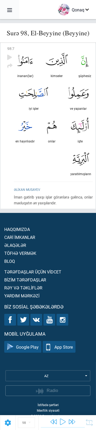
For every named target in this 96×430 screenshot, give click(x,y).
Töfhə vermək (20, 253)
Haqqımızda (17, 229)
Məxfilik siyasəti (48, 410)
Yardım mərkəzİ (21, 295)
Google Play (27, 347)
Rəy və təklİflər (23, 287)
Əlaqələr (15, 245)
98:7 (10, 48)
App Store (63, 347)
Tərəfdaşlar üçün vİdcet (32, 272)
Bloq (9, 261)
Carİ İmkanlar (19, 237)
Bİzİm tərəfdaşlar (25, 280)
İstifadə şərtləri (48, 405)
